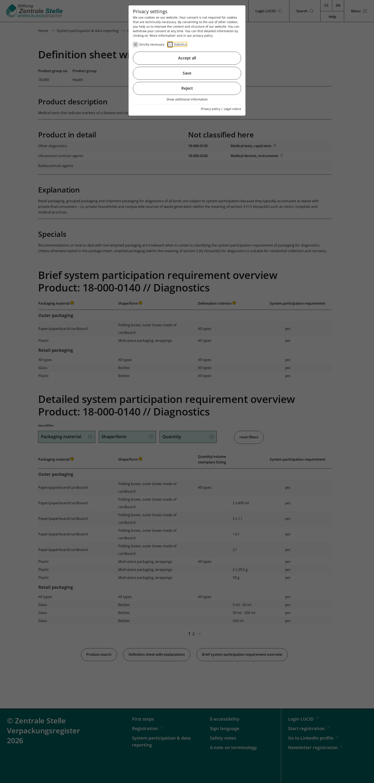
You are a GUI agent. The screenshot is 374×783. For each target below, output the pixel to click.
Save (187, 73)
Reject (187, 88)
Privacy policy (210, 109)
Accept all (187, 57)
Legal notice (232, 109)
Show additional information (187, 99)
